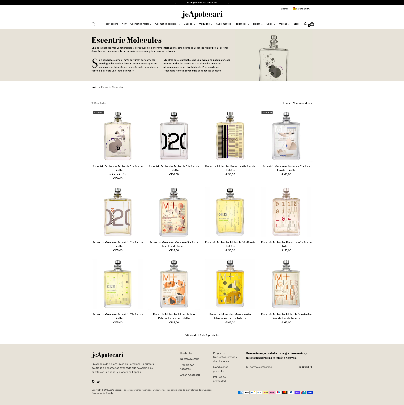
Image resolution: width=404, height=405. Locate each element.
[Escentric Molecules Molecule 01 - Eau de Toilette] (118, 136)
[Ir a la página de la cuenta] (304, 24)
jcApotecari (116, 390)
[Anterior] (175, 2)
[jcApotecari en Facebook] (93, 382)
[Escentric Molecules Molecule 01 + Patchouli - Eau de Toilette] (174, 284)
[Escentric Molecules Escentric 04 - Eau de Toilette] (286, 212)
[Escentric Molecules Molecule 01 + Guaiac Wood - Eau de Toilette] (286, 284)
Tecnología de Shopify (102, 393)
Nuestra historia (189, 359)
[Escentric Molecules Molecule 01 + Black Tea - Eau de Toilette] (174, 212)
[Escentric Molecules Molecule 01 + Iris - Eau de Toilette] (286, 136)
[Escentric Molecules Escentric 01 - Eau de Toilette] (230, 136)
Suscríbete (305, 367)
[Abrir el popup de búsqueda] (93, 24)
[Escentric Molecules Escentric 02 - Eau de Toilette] (118, 212)
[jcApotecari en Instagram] (98, 382)
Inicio (94, 87)
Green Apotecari (190, 375)
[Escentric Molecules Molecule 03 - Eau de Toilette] (230, 212)
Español (284, 9)
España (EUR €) (303, 9)
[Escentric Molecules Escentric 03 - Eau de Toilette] (118, 284)
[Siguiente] (228, 2)
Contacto (186, 353)
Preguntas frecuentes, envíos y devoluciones (225, 357)
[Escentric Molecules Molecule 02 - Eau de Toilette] (174, 136)
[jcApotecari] (202, 15)
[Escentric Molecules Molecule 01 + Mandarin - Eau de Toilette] (230, 284)
